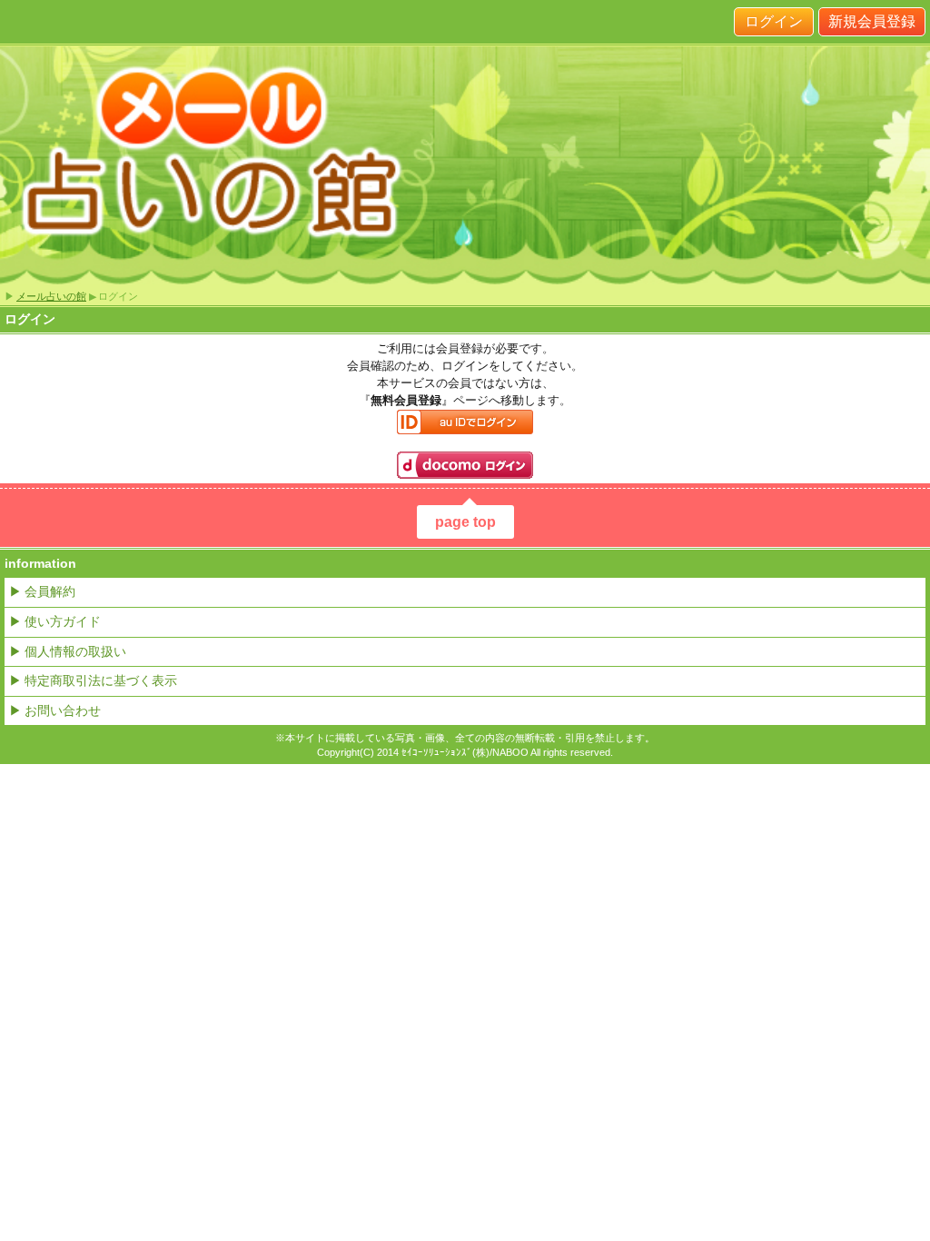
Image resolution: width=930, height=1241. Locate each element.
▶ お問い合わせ (55, 710)
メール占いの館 (51, 296)
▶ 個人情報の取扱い (67, 651)
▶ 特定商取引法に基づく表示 (93, 680)
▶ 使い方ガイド (55, 621)
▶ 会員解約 (42, 591)
